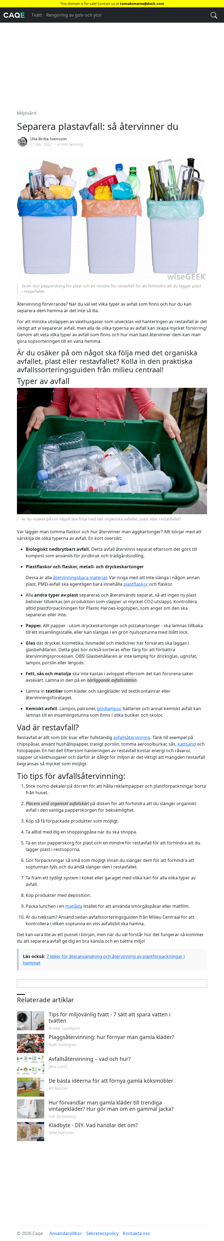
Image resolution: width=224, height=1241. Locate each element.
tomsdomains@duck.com (142, 3)
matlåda (73, 906)
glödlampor (108, 709)
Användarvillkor (65, 1233)
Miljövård (26, 113)
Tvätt (36, 15)
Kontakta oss (136, 1233)
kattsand (187, 744)
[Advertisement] (112, 63)
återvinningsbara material (80, 578)
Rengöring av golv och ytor (74, 15)
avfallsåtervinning (131, 737)
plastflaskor (135, 584)
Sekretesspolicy (102, 1233)
